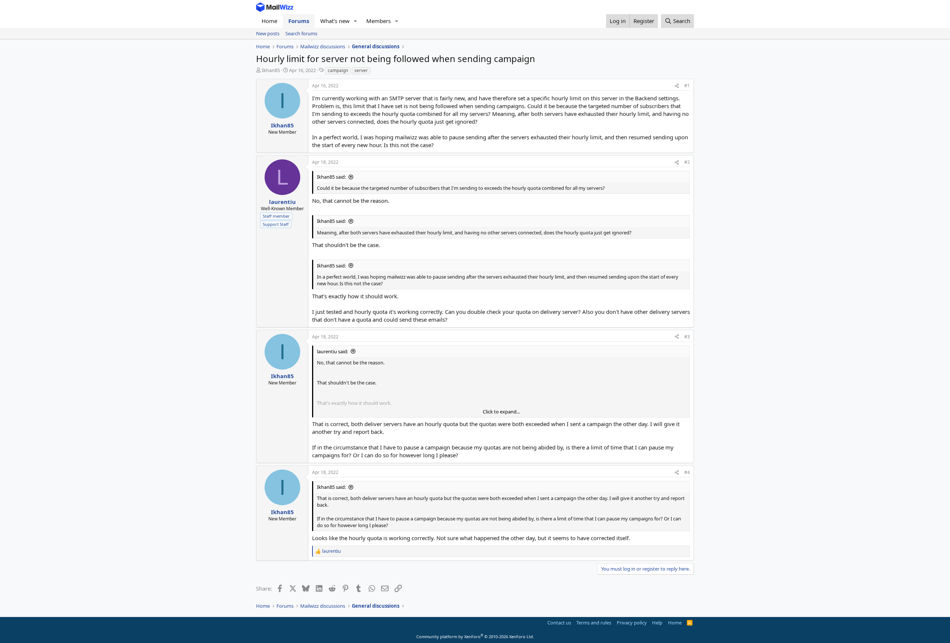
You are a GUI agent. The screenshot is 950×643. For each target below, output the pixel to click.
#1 (687, 85)
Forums (298, 21)
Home (269, 21)
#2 (687, 162)
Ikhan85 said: (331, 176)
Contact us (559, 622)
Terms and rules (593, 622)
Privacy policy (632, 622)
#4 (687, 472)
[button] (355, 21)
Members (378, 21)
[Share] (677, 86)
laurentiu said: (332, 351)
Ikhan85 (271, 70)
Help (657, 622)
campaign (338, 70)
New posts (267, 33)
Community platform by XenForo (475, 636)
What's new (335, 21)
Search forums (301, 33)
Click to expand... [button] (501, 411)
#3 (687, 337)
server (361, 70)
